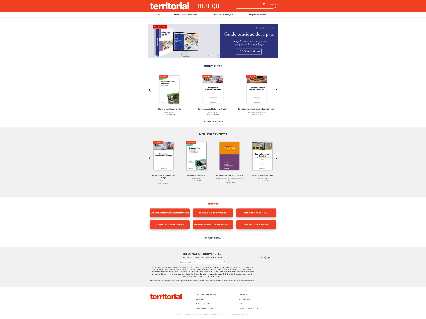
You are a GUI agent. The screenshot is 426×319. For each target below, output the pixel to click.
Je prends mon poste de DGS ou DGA (229, 175)
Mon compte (244, 295)
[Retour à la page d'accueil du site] (186, 6)
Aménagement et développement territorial (169, 213)
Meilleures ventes (203, 304)
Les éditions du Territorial (207, 295)
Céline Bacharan (253, 112)
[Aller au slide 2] (211, 56)
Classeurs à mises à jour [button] (223, 15)
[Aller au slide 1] (208, 56)
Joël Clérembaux (213, 112)
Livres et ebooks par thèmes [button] (185, 15)
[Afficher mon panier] (262, 3)
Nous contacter (245, 299)
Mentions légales (184, 314)
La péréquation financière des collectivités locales (256, 109)
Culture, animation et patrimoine (213, 213)
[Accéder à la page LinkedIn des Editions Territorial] (269, 258)
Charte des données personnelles (207, 314)
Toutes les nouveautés (213, 121)
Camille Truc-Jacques (262, 178)
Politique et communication (256, 225)
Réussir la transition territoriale (169, 109)
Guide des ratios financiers (196, 175)
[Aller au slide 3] (214, 56)
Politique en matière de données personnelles (238, 281)
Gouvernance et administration (170, 225)
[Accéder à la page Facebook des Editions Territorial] (262, 258)
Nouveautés (200, 299)
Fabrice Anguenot (221, 178)
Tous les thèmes (213, 238)
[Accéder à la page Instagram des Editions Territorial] (266, 258)
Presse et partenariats (248, 308)
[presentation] (147, 93)
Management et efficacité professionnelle (213, 225)
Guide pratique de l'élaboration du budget (213, 109)
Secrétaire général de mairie (262, 175)
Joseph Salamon (169, 112)
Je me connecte (272, 4)
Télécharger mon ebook (206, 308)
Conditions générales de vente (235, 314)
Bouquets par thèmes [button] (257, 15)
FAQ (240, 304)
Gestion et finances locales (256, 213)
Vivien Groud (262, 112)
